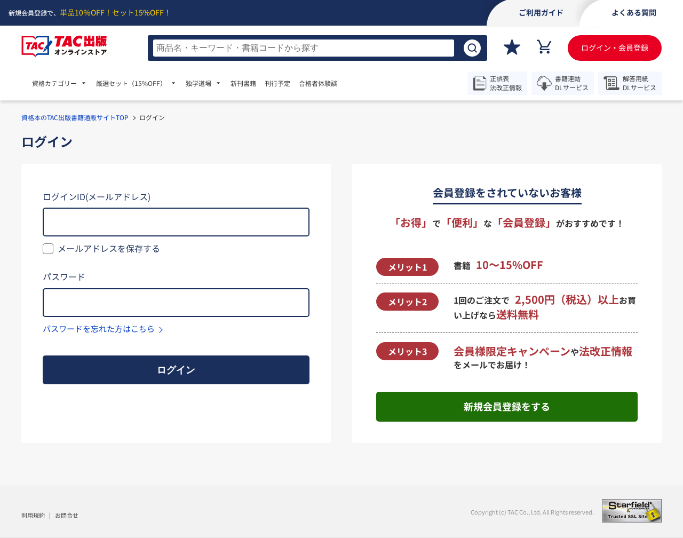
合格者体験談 (318, 83)
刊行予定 (277, 83)
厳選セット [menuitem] (131, 83)
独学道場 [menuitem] (198, 83)
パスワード (64, 276)
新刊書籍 (243, 83)
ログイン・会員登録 (614, 47)
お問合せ (66, 515)
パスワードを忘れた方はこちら (99, 328)
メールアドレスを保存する (109, 248)
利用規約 (33, 515)
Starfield (632, 511)
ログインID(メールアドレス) (96, 196)
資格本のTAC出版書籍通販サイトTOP (75, 117)
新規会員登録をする (507, 406)
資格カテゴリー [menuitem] (54, 83)
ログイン (176, 370)
